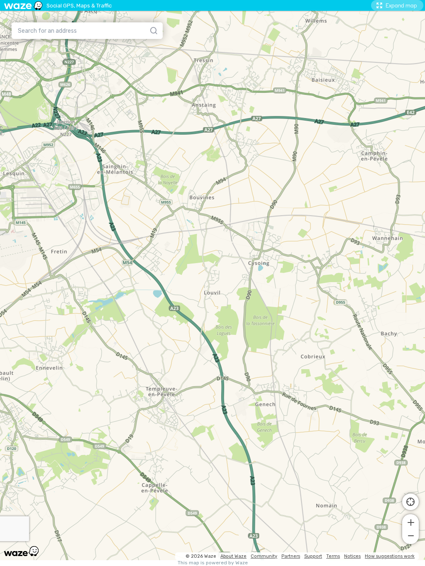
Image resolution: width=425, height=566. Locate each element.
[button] (410, 521)
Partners (290, 556)
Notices (352, 556)
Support (313, 556)
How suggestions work (390, 556)
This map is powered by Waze (213, 563)
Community (264, 556)
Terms (333, 556)
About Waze (233, 556)
